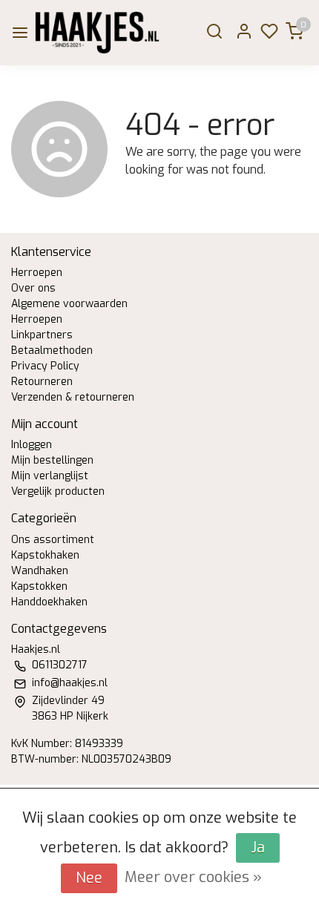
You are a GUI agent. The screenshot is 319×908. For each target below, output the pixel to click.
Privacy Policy (45, 366)
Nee (89, 878)
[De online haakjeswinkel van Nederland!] (97, 32)
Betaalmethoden (52, 350)
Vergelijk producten (58, 491)
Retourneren (42, 382)
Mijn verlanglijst (49, 476)
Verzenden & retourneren (72, 397)
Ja (258, 848)
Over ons (33, 288)
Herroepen (36, 273)
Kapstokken (39, 586)
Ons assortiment (52, 540)
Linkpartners (42, 335)
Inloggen (31, 445)
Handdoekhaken (49, 602)
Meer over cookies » (193, 877)
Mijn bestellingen (52, 460)
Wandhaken (39, 571)
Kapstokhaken (45, 555)
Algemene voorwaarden (69, 304)
